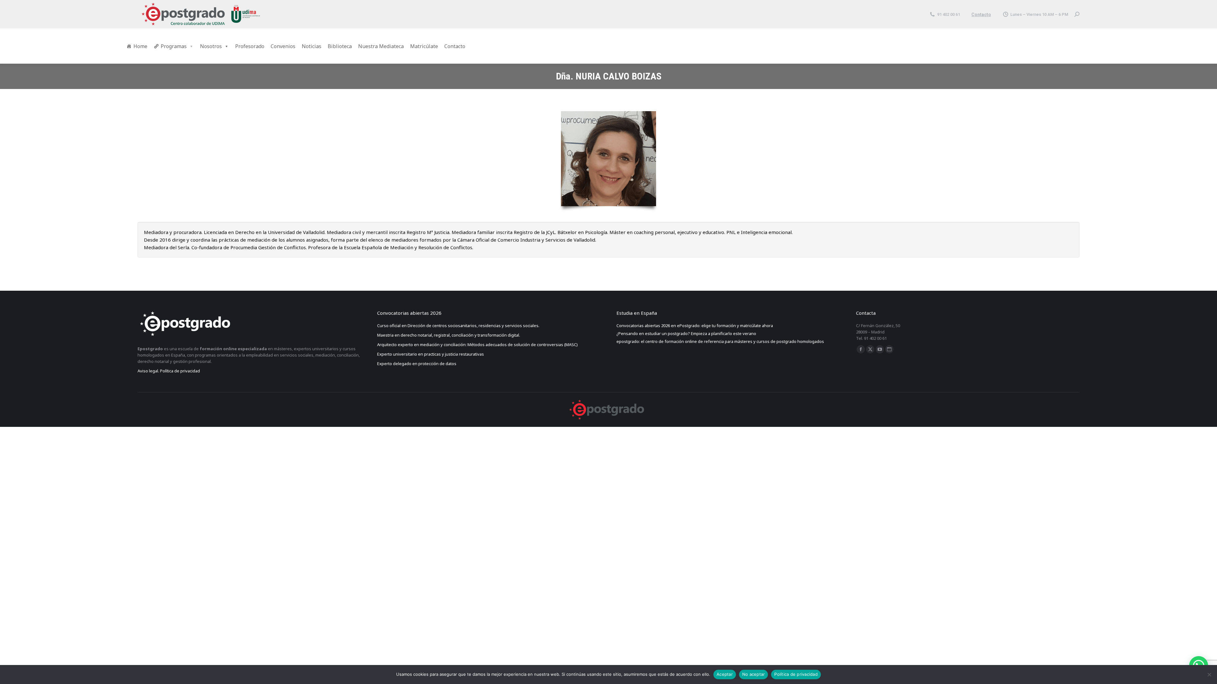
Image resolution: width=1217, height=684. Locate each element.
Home (140, 46)
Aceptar (725, 674)
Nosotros (211, 46)
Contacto (981, 14)
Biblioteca (340, 46)
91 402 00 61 (948, 14)
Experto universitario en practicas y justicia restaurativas (431, 354)
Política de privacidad (796, 674)
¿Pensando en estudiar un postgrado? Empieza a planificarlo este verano (686, 333)
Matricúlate (424, 46)
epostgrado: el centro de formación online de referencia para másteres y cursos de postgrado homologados (720, 341)
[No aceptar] (1209, 674)
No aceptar (753, 674)
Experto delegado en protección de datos (417, 363)
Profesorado (249, 46)
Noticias (311, 46)
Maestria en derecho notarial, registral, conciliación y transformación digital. (448, 335)
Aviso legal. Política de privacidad (169, 371)
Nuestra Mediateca (381, 46)
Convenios (283, 46)
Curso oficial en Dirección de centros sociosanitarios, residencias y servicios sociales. (458, 325)
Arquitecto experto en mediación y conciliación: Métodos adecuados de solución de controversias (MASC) (477, 344)
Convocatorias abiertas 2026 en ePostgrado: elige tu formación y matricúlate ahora (694, 325)
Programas (174, 46)
